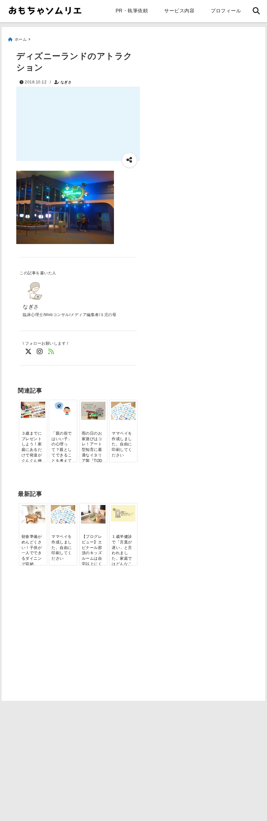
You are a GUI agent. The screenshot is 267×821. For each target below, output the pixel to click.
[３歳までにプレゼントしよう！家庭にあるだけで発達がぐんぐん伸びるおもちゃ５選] (33, 410)
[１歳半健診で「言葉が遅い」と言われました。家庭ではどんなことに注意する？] (123, 513)
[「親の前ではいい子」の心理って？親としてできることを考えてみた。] (63, 408)
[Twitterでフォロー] (28, 351)
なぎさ (66, 82)
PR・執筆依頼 (132, 10)
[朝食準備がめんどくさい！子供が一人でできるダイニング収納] (33, 514)
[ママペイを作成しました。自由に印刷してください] (123, 411)
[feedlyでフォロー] (51, 351)
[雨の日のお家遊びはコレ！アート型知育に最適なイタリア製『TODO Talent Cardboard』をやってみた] (93, 411)
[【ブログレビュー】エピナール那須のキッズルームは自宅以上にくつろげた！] (93, 514)
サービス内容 (179, 10)
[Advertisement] (74, 645)
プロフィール (226, 10)
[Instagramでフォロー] (40, 351)
